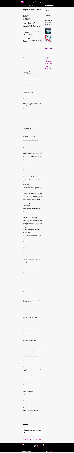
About (23, 5)
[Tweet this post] (25, 424)
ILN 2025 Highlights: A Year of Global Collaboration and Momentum (48, 67)
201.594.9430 (36, 446)
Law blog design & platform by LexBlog (48, 451)
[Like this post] (26, 424)
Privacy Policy (44, 447)
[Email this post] (24, 424)
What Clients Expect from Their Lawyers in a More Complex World (48, 61)
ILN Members (29, 5)
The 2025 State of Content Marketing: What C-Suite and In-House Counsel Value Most (39, 439)
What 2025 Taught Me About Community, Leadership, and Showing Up (48, 69)
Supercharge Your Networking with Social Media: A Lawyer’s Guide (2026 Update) (25, 439)
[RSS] (45, 44)
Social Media (26, 12)
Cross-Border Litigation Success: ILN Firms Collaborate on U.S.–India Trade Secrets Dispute (48, 64)
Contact (32, 5)
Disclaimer (47, 447)
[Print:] (23, 424)
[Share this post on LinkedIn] (27, 424)
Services (26, 5)
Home (21, 5)
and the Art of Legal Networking (31, 2)
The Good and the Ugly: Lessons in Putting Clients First (32, 439)
